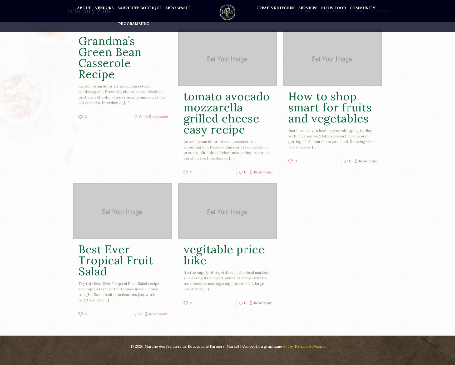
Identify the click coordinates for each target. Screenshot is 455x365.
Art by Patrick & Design (304, 346)
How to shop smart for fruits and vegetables (330, 107)
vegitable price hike (224, 255)
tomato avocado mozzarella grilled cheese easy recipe (227, 113)
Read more (158, 116)
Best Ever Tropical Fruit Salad (115, 260)
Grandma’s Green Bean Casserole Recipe (110, 57)
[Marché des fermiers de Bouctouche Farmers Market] (227, 12)
